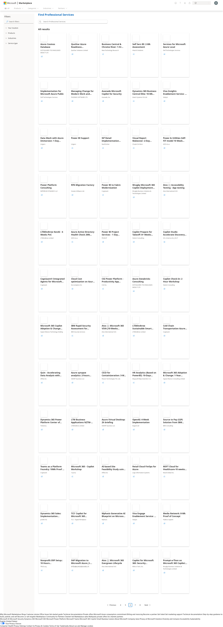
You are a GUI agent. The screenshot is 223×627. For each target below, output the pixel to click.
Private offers (88, 614)
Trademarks (64, 626)
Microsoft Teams (72, 619)
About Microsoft (121, 619)
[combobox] (73, 21)
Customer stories (32, 614)
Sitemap (23, 626)
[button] (39, 21)
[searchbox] (21, 21)
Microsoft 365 (40, 619)
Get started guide (56, 614)
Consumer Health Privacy (9, 626)
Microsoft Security (17, 619)
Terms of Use (54, 626)
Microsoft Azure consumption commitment (110, 614)
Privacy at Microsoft (147, 619)
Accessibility (185, 619)
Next (146, 605)
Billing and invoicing (135, 614)
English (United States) (8, 621)
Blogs (24, 614)
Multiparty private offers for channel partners (106, 616)
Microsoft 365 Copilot (88, 619)
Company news (133, 619)
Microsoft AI (4, 619)
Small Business (102, 619)
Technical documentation (73, 614)
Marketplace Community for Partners (50, 616)
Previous (113, 605)
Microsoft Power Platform (56, 619)
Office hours (44, 614)
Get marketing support (173, 614)
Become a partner (150, 614)
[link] (52, 55)
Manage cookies (86, 626)
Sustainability (195, 619)
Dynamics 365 (29, 619)
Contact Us (30, 626)
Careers (111, 619)
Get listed (161, 614)
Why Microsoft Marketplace (10, 614)
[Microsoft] (10, 3)
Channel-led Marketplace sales (76, 616)
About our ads (74, 626)
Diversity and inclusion (171, 619)
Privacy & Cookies (42, 626)
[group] (41, 56)
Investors (158, 619)
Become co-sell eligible (27, 616)
